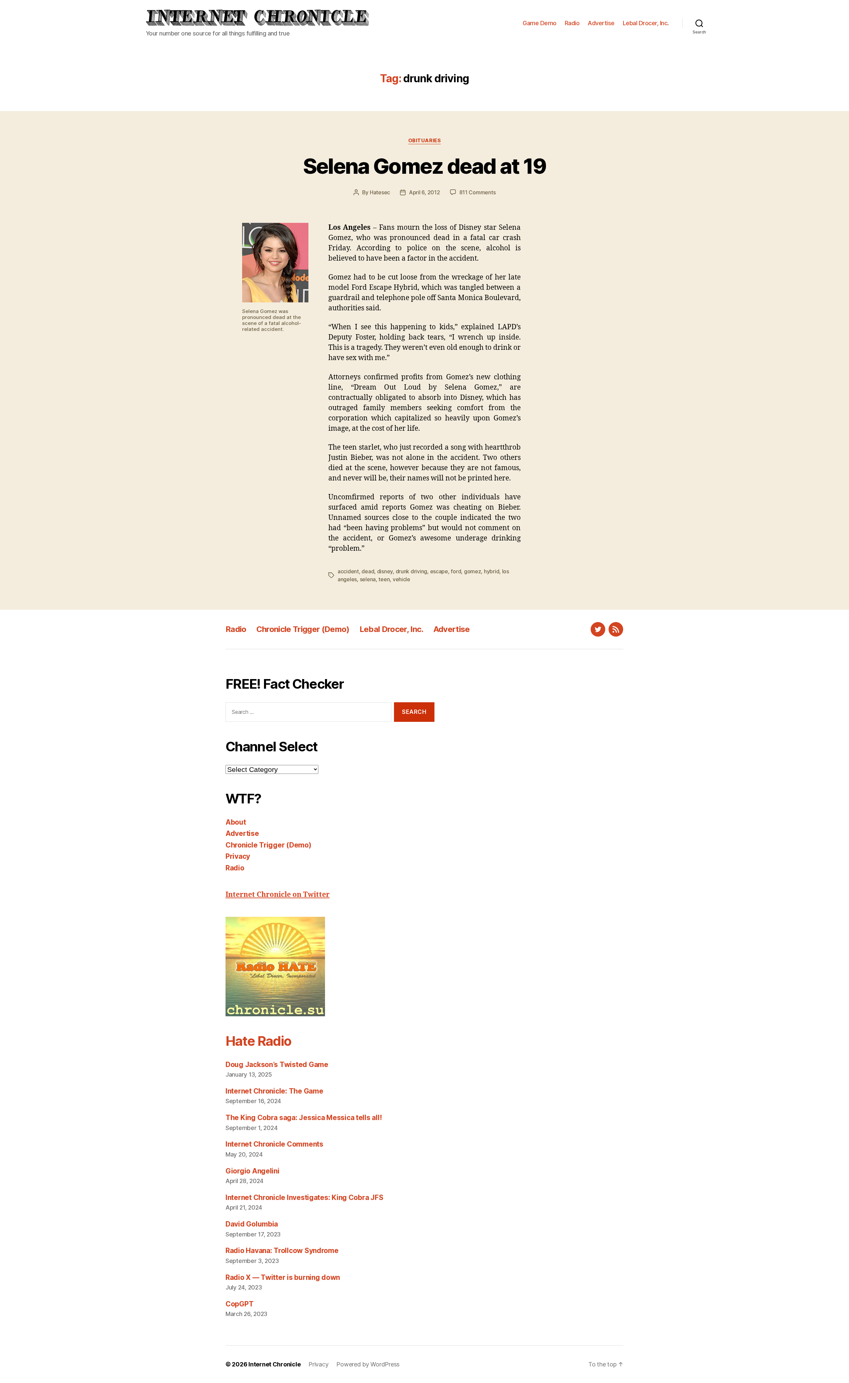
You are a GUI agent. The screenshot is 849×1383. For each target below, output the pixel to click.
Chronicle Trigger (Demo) (303, 629)
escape (439, 571)
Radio (572, 23)
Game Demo (539, 23)
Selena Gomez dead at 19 (424, 166)
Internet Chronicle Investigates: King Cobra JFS (304, 1197)
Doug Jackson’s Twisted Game (277, 1064)
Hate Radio (258, 1041)
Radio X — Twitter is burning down (283, 1277)
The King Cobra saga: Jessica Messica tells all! (304, 1117)
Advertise (601, 23)
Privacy (238, 856)
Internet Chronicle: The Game (274, 1091)
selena (368, 579)
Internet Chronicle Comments (274, 1144)
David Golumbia (252, 1224)
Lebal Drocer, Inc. (646, 23)
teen (384, 579)
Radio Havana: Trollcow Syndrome (282, 1250)
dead (367, 571)
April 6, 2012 (424, 192)
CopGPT (239, 1304)
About (236, 822)
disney (385, 571)
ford (456, 571)
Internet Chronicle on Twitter (278, 894)
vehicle (401, 579)
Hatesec (380, 192)
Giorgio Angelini (253, 1171)
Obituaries (424, 141)
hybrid (491, 571)
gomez (472, 571)
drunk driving (411, 571)
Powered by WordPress (368, 1364)
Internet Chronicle (274, 1364)
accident (348, 571)
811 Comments (477, 192)
